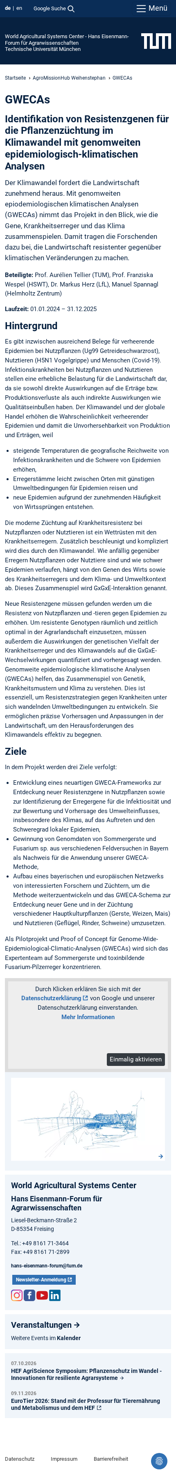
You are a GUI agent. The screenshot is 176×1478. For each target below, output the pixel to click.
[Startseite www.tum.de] (156, 40)
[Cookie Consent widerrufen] (159, 1461)
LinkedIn (55, 1295)
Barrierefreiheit (111, 1459)
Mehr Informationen (88, 1017)
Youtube (42, 1295)
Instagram (17, 1295)
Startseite (15, 78)
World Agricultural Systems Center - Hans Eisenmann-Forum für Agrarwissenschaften (67, 39)
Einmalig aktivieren (136, 1059)
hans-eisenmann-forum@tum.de (46, 1266)
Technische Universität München (43, 49)
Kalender (69, 1338)
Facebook (29, 1295)
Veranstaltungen (41, 1325)
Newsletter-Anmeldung (41, 1280)
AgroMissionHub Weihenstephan (69, 78)
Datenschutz (19, 1459)
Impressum (64, 1459)
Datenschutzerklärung (51, 998)
